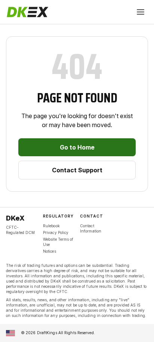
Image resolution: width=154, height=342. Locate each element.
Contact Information (90, 228)
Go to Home (77, 147)
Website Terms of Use (58, 242)
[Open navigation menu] (140, 11)
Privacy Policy (55, 232)
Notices (49, 251)
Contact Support (77, 170)
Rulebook (51, 226)
